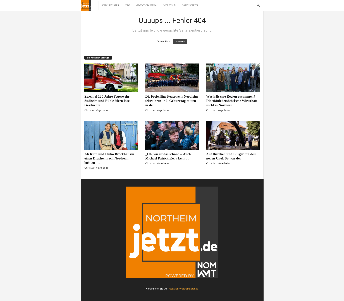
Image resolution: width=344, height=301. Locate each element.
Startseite (180, 42)
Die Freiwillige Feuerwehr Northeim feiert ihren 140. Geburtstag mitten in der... (171, 101)
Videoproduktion (146, 5)
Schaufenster (110, 5)
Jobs (127, 5)
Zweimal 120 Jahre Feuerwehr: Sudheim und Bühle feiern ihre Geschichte (107, 101)
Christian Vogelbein (96, 110)
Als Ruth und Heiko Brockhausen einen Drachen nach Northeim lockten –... (109, 158)
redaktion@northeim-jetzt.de (183, 288)
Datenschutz (190, 5)
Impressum (169, 5)
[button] (258, 5)
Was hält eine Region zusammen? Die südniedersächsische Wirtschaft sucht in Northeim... (231, 101)
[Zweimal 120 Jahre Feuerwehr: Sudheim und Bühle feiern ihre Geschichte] (111, 78)
